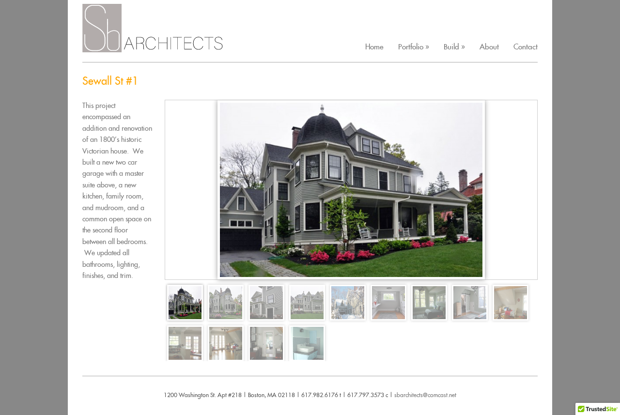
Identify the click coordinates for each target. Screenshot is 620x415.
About (489, 46)
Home (374, 46)
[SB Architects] (159, 46)
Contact (525, 46)
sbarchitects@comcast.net (425, 395)
